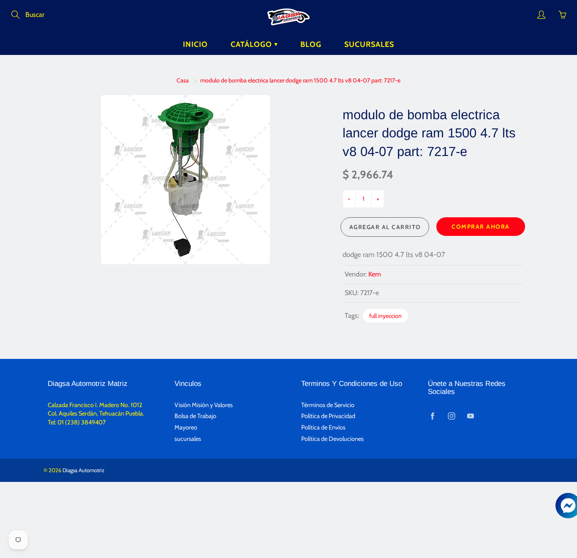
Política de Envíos (323, 427)
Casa (183, 80)
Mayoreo (185, 427)
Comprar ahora (481, 226)
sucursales (187, 439)
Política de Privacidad (328, 416)
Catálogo (252, 44)
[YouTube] (470, 415)
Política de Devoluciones (332, 439)
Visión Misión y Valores (203, 405)
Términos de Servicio (327, 405)
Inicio (195, 44)
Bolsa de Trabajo (195, 416)
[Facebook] (432, 415)
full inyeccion (385, 316)
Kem (374, 274)
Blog (310, 44)
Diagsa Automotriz (83, 470)
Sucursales (369, 44)
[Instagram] (451, 415)
